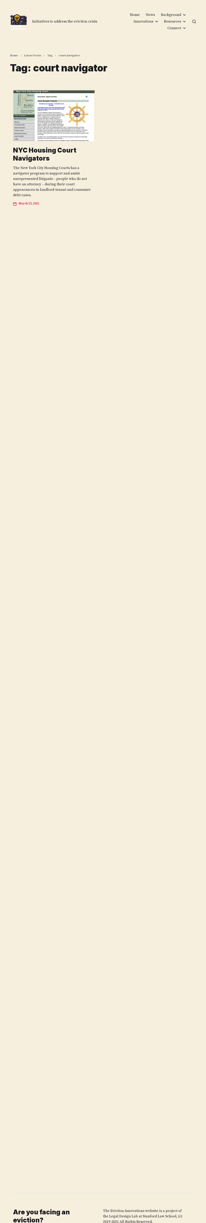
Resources (172, 21)
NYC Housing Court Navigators (44, 154)
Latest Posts (32, 55)
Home (135, 15)
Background (171, 15)
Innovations (143, 21)
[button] (194, 21)
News (150, 15)
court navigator (69, 55)
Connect (174, 28)
